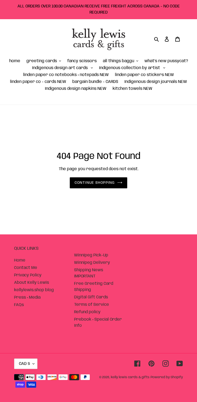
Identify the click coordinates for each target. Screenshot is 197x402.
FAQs (19, 305)
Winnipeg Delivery (92, 262)
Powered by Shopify (167, 377)
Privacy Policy (28, 275)
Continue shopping (95, 182)
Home (19, 260)
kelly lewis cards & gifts (130, 377)
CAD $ (24, 364)
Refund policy (87, 312)
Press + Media (27, 297)
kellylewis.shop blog (34, 290)
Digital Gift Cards (91, 297)
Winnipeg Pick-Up (91, 255)
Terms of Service (91, 304)
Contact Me (25, 268)
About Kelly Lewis (31, 282)
